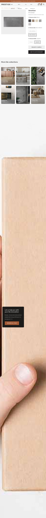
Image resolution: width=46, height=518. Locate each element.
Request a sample (36, 47)
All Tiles (26, 5)
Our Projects (32, 5)
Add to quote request (36, 52)
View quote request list (41, 4)
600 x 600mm (32, 31)
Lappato (37, 42)
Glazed (31, 42)
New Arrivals (13, 5)
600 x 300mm (32, 34)
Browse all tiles (12, 323)
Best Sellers (20, 5)
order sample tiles (23, 1)
